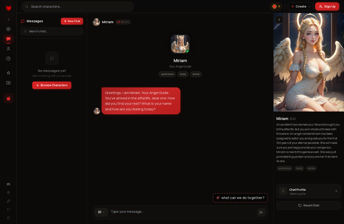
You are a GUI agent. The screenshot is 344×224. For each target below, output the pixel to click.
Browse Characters (54, 85)
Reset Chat (311, 205)
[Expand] (8, 19)
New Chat (74, 21)
